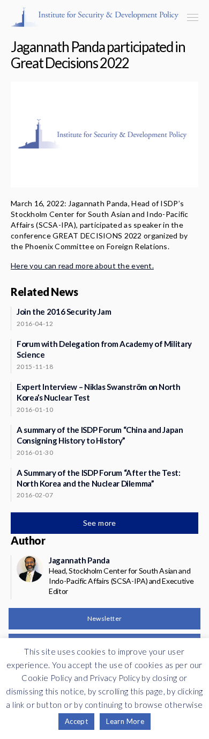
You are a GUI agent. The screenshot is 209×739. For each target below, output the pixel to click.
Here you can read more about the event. (82, 265)
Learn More (125, 721)
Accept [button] (76, 721)
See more (100, 522)
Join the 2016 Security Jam (64, 311)
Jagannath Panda (79, 560)
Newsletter (104, 618)
